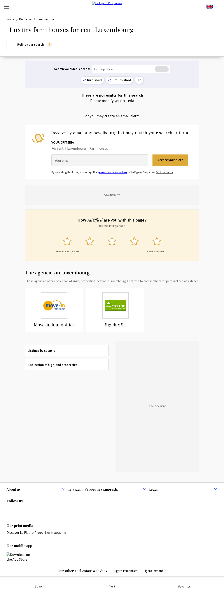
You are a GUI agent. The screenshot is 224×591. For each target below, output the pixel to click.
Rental (23, 19)
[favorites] (217, 6)
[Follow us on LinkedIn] (9, 510)
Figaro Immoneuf (155, 571)
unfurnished (121, 80)
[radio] (67, 244)
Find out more (164, 172)
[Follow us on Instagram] (17, 510)
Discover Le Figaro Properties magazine (36, 532)
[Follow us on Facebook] (26, 510)
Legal (153, 489)
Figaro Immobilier (125, 571)
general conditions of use (112, 172)
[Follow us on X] (34, 510)
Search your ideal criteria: (72, 69)
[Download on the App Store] (21, 557)
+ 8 (139, 80)
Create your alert (170, 160)
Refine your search (33, 44)
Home (10, 19)
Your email (62, 161)
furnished (94, 80)
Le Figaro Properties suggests (92, 489)
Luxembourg (42, 19)
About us (14, 489)
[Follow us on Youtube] (43, 510)
